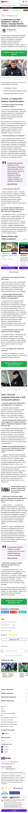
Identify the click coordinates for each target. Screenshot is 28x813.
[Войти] (23, 1)
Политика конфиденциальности (9, 717)
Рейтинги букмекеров (7, 700)
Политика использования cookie (9, 722)
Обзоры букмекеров (7, 693)
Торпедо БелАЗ (6, 625)
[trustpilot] (4, 793)
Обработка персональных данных (9, 724)
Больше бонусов (14, 272)
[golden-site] (8, 788)
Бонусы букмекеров (7, 689)
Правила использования (7, 719)
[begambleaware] (14, 793)
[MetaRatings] (6, 758)
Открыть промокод (9, 268)
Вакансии (3, 711)
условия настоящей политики (10, 806)
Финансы (3, 740)
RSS (2, 715)
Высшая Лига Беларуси (8, 627)
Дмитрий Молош (6, 630)
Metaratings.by (20, 82)
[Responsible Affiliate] (15, 797)
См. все (25, 239)
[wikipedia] (18, 788)
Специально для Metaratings (8, 713)
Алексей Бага (12, 622)
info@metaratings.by (10, 768)
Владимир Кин (11, 29)
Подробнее (5, 265)
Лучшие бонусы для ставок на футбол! (9, 237)
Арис (13, 625)
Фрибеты (5, 259)
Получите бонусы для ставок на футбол (14, 53)
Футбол (4, 622)
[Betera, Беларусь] (16, 10)
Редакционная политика (7, 726)
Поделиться (13, 639)
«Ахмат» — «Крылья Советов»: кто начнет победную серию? (8, 675)
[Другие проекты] (5, 1)
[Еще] (26, 1)
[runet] (2, 788)
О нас (2, 708)
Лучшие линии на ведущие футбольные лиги (14, 601)
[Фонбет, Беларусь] (6, 10)
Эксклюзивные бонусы (10, 5)
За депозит (10, 259)
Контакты (3, 706)
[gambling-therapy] (4, 797)
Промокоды (23, 262)
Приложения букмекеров (8, 697)
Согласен (14, 810)
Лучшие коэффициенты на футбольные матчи (14, 364)
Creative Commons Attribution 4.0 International (12, 774)
